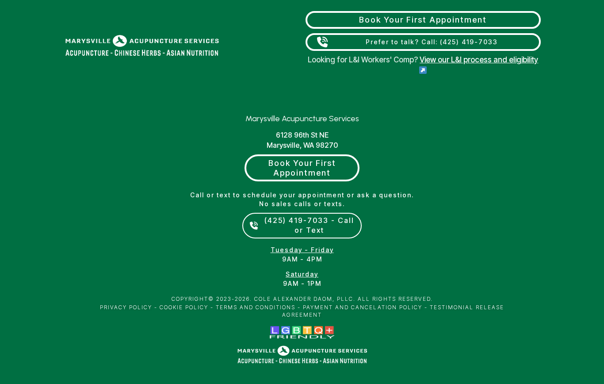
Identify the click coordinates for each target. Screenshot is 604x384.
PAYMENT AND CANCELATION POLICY (362, 307)
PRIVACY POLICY (126, 307)
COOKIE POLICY (184, 307)
